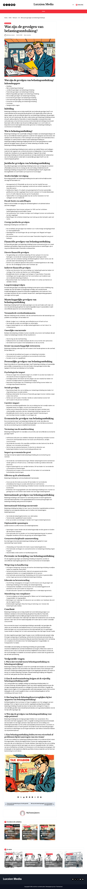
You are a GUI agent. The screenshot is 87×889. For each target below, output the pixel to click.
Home (43, 11)
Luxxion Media (43, 4)
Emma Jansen (34, 813)
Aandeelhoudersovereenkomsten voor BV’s (31, 864)
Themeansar (59, 886)
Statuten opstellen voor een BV (11, 863)
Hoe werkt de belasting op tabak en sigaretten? (29, 833)
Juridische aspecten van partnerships (50, 864)
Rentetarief (8, 23)
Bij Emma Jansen (11, 35)
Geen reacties (27, 35)
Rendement (9, 854)
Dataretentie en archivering (71, 863)
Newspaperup (49, 886)
